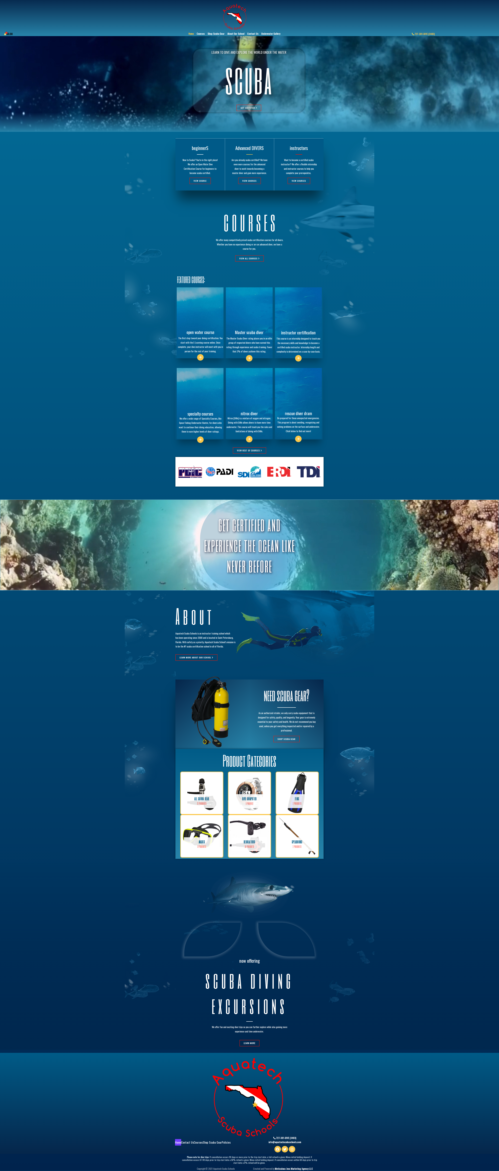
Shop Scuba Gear (216, 33)
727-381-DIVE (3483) (425, 34)
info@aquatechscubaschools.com (285, 1142)
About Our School (236, 33)
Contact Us (252, 33)
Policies (226, 1142)
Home (191, 33)
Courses (201, 33)
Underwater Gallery (270, 33)
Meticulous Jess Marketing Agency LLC (294, 1168)
